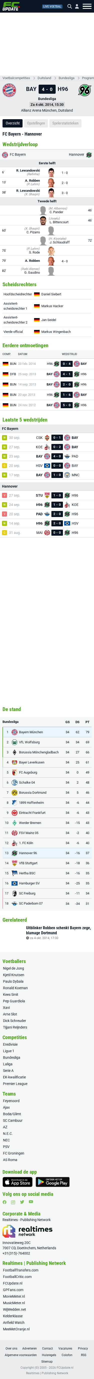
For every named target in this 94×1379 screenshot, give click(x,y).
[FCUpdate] (11, 6)
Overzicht (13, 123)
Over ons (11, 1348)
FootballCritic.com (17, 1277)
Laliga (8, 1064)
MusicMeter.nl (14, 1303)
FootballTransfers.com (20, 1270)
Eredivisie (10, 1044)
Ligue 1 (8, 1051)
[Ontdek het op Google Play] (53, 1182)
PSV (6, 1147)
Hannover (77, 154)
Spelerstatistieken (65, 123)
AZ (5, 1127)
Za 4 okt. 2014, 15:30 (47, 105)
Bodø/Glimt (12, 1114)
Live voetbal (52, 6)
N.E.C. (8, 1134)
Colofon (67, 1355)
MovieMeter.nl (14, 1296)
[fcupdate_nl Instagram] (13, 1202)
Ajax (6, 1107)
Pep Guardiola (14, 1001)
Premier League (15, 1084)
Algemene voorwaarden (21, 1355)
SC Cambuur (13, 1120)
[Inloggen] (75, 6)
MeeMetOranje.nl (16, 1329)
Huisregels (49, 1355)
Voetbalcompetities (16, 78)
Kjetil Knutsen (13, 975)
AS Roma (10, 1160)
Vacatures (65, 1348)
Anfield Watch (14, 1323)
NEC (6, 1140)
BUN (13, 364)
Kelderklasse (13, 1316)
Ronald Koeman (15, 988)
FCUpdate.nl (12, 1283)
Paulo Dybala (13, 981)
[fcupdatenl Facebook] (5, 1202)
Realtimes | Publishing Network (47, 1373)
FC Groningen (13, 1153)
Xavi (6, 1008)
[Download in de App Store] (18, 1182)
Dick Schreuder (14, 1021)
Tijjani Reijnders (15, 1027)
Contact (47, 1348)
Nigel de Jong (13, 968)
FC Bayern (17, 154)
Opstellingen (36, 123)
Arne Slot (10, 1014)
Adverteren (29, 1348)
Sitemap (47, 1361)
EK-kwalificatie (14, 1077)
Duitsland (44, 78)
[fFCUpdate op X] (22, 1202)
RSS (83, 1355)
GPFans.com (13, 1290)
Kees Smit (10, 994)
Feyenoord (11, 1101)
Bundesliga (66, 78)
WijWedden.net (14, 1309)
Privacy (83, 1348)
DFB (13, 374)
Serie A (8, 1071)
